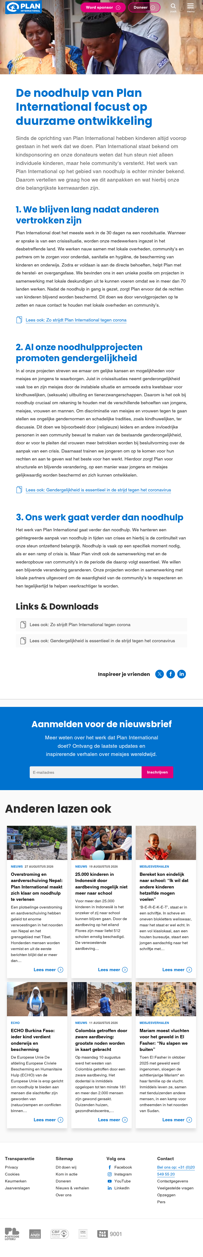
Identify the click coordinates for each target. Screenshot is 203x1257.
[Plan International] (23, 7)
